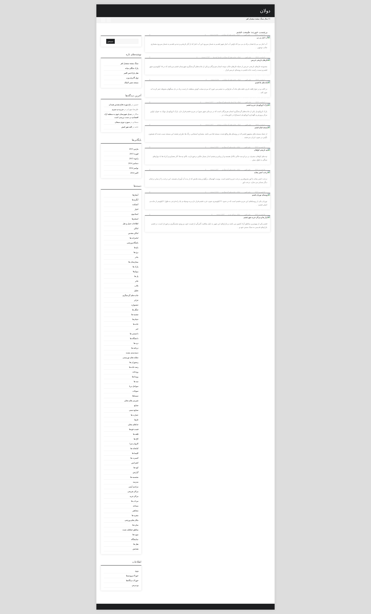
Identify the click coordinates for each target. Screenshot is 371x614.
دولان (265, 10)
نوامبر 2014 (133, 168)
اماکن (238, 35)
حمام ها (135, 319)
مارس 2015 (133, 149)
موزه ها (135, 534)
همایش (135, 549)
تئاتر (136, 281)
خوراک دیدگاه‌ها (132, 580)
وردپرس (135, 585)
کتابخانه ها (134, 448)
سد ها (136, 381)
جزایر (136, 300)
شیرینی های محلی (131, 400)
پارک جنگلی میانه (131, 68)
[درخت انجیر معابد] (207, 172)
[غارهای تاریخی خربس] (207, 60)
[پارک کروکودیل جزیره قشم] (207, 105)
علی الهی (247, 35)
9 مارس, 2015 (260, 57)
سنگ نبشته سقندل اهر (129, 63)
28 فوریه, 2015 (260, 147)
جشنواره (134, 305)
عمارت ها (134, 415)
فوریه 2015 (134, 154)
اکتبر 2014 (134, 173)
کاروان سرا (134, 444)
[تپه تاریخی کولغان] (207, 150)
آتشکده (135, 204)
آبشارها (135, 195)
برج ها (136, 252)
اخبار (136, 209)
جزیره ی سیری (118, 109)
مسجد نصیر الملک (131, 82)
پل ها (136, 276)
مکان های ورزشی (131, 520)
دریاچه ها (134, 348)
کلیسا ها (135, 453)
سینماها (135, 396)
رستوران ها (133, 362)
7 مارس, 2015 (260, 80)
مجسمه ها (134, 477)
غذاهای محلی (133, 424)
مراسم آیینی (133, 487)
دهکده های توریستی (130, 357)
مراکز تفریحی (133, 491)
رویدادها (135, 377)
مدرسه (135, 482)
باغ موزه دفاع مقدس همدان (120, 104)
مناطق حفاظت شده (130, 530)
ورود (136, 571)
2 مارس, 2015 (260, 102)
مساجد (219, 125)
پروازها (135, 271)
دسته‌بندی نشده (132, 353)
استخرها (135, 219)
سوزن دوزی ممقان (122, 122)
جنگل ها (135, 310)
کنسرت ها (134, 458)
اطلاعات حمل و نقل (130, 223)
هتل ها (135, 544)
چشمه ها (134, 314)
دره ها (136, 343)
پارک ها (233, 102)
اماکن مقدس (133, 233)
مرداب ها (134, 501)
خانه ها (135, 324)
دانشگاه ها (134, 338)
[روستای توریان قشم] (207, 195)
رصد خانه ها (133, 367)
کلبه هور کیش (126, 127)
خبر (137, 329)
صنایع (136, 405)
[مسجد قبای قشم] (207, 127)
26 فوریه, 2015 (260, 192)
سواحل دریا (133, 386)
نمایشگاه (134, 539)
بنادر (136, 257)
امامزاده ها (134, 238)
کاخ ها (136, 439)
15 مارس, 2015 (260, 35)
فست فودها (133, 429)
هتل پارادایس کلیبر (131, 73)
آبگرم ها (135, 200)
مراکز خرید (231, 214)
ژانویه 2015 (133, 158)
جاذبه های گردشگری (228, 35)
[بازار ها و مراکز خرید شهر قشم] (207, 217)
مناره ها (135, 525)
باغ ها (136, 247)
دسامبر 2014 (133, 163)
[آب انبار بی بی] (207, 37)
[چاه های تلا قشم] (207, 82)
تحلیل (136, 290)
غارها (220, 57)
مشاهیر (135, 510)
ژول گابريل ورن (132, 78)
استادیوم (134, 214)
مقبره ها (135, 515)
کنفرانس (134, 463)
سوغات (135, 391)
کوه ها (215, 57)
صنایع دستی (133, 410)
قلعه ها (135, 434)
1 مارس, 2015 (260, 125)
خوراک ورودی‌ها (132, 576)
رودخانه (135, 372)
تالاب (136, 286)
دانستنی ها (134, 334)
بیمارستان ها (133, 262)
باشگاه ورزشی (132, 243)
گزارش (135, 472)
